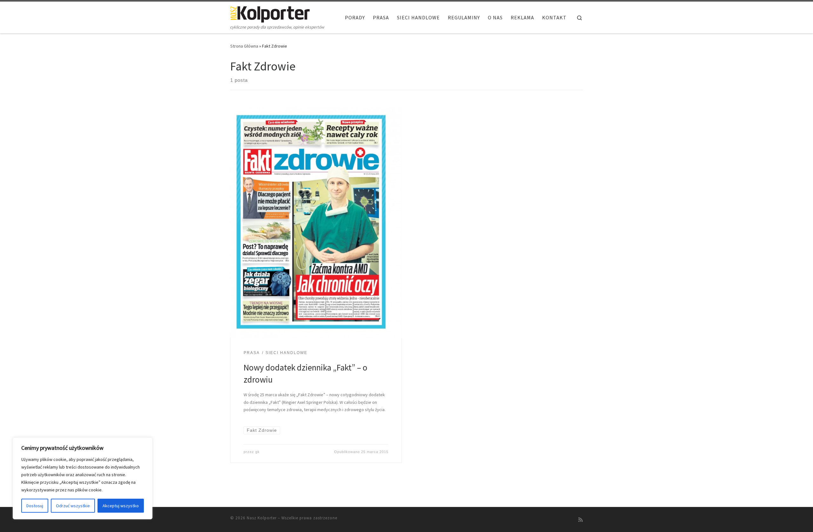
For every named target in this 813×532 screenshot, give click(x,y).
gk (257, 452)
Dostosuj (34, 506)
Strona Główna (244, 46)
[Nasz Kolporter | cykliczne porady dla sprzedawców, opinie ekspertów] (270, 13)
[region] (82, 478)
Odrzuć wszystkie (73, 506)
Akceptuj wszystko (121, 506)
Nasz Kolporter (262, 518)
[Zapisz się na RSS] (580, 520)
